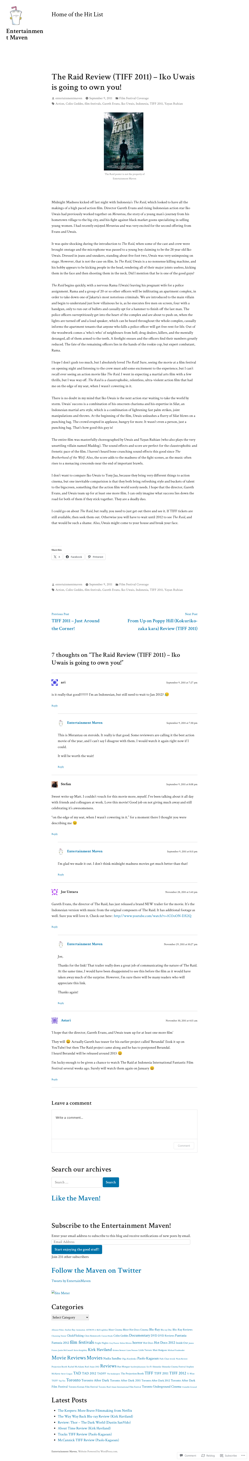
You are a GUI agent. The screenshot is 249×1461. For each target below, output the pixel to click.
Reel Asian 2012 (92, 1366)
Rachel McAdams (76, 1366)
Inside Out (182, 1343)
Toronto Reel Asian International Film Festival (119, 1386)
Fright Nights (102, 1343)
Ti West (191, 1373)
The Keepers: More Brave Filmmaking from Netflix (95, 1410)
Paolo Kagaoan (148, 1358)
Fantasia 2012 (60, 1343)
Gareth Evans (111, 104)
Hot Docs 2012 (164, 1342)
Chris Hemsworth (92, 1335)
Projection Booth (59, 1366)
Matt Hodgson (160, 1350)
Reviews (108, 1366)
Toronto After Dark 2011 (125, 1380)
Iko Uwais (127, 104)
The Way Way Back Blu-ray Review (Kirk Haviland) (95, 1416)
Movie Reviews (69, 1357)
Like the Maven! (76, 1198)
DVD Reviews (166, 1336)
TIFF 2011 (156, 104)
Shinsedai (157, 1366)
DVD (154, 1336)
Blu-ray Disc (166, 1329)
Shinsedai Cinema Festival (174, 1366)
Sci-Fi (149, 1366)
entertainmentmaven (68, 98)
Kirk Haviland (100, 1349)
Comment (184, 1145)
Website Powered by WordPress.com (97, 1451)
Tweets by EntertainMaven (71, 1280)
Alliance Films (58, 1330)
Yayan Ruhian (173, 104)
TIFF (149, 1373)
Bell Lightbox (102, 1330)
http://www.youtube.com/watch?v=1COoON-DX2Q (152, 915)
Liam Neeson (132, 1350)
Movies (95, 1357)
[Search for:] (77, 1182)
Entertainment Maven (24, 34)
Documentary (139, 1335)
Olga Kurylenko (129, 1358)
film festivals (93, 104)
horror (137, 1342)
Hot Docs (148, 1343)
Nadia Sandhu (112, 1358)
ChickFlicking (75, 1336)
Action (59, 104)
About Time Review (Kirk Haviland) (84, 1428)
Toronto (73, 1380)
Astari (66, 1020)
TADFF (101, 1373)
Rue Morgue (123, 1366)
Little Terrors (145, 1350)
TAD (77, 1373)
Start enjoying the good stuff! (77, 1249)
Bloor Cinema (115, 1330)
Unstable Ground (189, 1387)
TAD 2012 (89, 1373)
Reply (55, 705)
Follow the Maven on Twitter (96, 1270)
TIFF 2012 (177, 1373)
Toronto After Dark (95, 1380)
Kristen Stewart (119, 1350)
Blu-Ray (154, 1329)
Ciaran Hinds (107, 1336)
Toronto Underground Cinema (161, 1387)
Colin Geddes (74, 104)
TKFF (55, 1380)
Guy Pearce (114, 1343)
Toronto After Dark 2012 (155, 1380)
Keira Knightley (80, 1350)
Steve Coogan (66, 1373)
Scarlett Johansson (138, 1366)
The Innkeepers (113, 1373)
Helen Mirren (126, 1343)
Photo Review (182, 1359)
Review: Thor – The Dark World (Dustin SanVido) (94, 1422)
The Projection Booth (132, 1373)
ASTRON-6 (91, 1330)
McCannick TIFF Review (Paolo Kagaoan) (88, 1440)
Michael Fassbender (176, 1350)
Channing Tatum (59, 1336)
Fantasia (180, 1335)
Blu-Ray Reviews (182, 1330)
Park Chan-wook (167, 1358)
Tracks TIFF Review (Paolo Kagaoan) (85, 1434)
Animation (80, 1330)
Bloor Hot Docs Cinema (135, 1330)
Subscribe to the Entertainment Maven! (111, 1225)
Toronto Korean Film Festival (83, 1387)
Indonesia (142, 104)
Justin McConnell (65, 1350)
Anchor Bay (70, 1329)
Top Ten (62, 1380)
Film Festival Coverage (134, 98)
